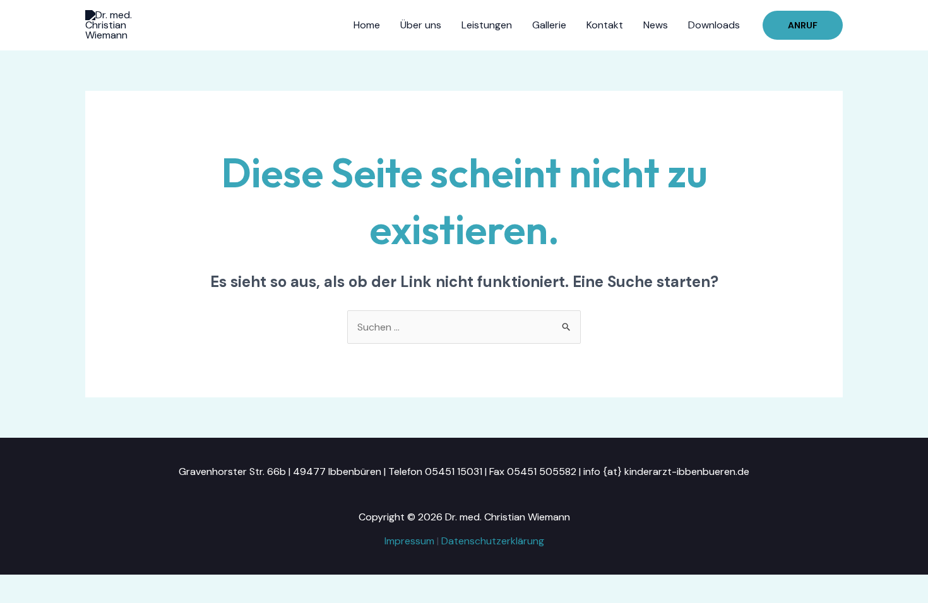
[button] (803, 25)
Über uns (420, 25)
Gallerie (549, 25)
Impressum (409, 540)
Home (367, 25)
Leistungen (486, 25)
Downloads (714, 25)
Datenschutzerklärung (492, 540)
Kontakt (604, 25)
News (655, 25)
